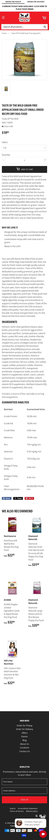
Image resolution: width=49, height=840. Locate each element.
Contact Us (24, 751)
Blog (24, 740)
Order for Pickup (24, 725)
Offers (25, 733)
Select (5, 142)
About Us (24, 744)
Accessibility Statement (27, 808)
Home (4, 33)
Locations (24, 747)
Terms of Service (17, 811)
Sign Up (24, 799)
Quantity (6, 154)
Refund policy (32, 811)
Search (13, 808)
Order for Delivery (24, 729)
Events (24, 736)
